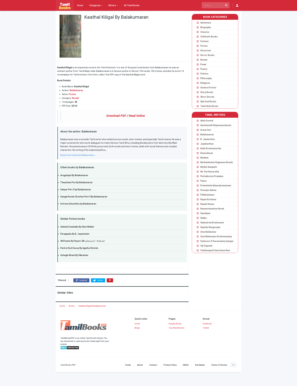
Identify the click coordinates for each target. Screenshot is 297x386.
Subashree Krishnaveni (212, 222)
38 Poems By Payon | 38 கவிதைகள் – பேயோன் (82, 241)
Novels (203, 60)
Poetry (203, 69)
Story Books (206, 92)
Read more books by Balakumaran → (78, 155)
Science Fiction (208, 87)
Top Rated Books (176, 328)
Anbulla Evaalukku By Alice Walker (77, 227)
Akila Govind (206, 120)
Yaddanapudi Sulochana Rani (215, 250)
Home (80, 5)
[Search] (226, 5)
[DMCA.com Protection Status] (69, 349)
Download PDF (116, 116)
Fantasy (204, 41)
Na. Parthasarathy (209, 171)
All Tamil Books (132, 5)
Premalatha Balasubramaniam (215, 185)
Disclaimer (200, 365)
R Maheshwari (207, 195)
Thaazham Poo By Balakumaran (76, 182)
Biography (205, 27)
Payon (203, 181)
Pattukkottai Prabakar (212, 176)
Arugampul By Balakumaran (74, 175)
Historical (205, 50)
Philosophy (206, 78)
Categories (95, 5)
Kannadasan (206, 153)
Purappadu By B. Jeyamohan (74, 234)
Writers (112, 5)
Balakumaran (76, 90)
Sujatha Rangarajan (210, 227)
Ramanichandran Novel (212, 208)
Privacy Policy (170, 365)
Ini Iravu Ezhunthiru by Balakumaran (78, 203)
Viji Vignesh (206, 246)
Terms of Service (219, 365)
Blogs (137, 328)
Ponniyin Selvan (208, 190)
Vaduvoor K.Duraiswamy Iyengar (217, 241)
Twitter (206, 328)
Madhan (204, 157)
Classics (204, 32)
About (140, 365)
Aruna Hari (205, 130)
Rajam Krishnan (208, 199)
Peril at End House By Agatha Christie (79, 248)
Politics (204, 73)
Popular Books (175, 324)
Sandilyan (205, 213)
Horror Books (207, 55)
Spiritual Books (208, 101)
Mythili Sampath (208, 167)
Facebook (207, 324)
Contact (153, 365)
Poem (203, 64)
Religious (205, 83)
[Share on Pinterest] (110, 280)
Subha (203, 218)
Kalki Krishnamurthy (210, 148)
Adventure (205, 22)
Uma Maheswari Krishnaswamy (216, 236)
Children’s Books (209, 36)
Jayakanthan (207, 144)
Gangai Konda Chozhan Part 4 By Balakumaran (83, 196)
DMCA (186, 365)
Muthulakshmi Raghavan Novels (216, 162)
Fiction (72, 94)
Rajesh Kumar (207, 204)
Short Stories (207, 97)
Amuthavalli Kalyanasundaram (215, 125)
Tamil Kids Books (209, 106)
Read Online (137, 116)
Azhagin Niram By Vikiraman (74, 255)
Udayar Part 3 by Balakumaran (75, 189)
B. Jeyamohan (207, 139)
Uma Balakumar (208, 232)
